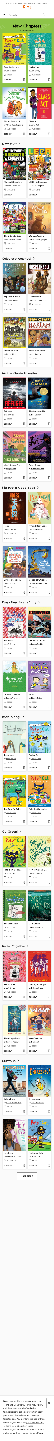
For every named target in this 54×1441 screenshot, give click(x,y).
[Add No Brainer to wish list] (49, 80)
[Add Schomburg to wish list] (23, 1112)
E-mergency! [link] (35, 1099)
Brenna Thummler (13, 698)
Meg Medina (11, 469)
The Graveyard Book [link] (38, 411)
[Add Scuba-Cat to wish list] (48, 768)
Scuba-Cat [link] (34, 755)
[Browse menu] (49, 15)
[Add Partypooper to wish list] (23, 997)
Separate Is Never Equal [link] (13, 297)
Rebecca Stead (37, 988)
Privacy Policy (35, 1404)
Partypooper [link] (10, 984)
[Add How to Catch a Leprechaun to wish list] (48, 882)
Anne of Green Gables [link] (13, 694)
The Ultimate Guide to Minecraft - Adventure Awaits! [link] (13, 236)
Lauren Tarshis (37, 644)
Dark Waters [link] (34, 924)
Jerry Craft (35, 125)
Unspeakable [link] (35, 297)
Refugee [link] (8, 411)
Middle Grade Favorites (20, 373)
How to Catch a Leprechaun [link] (38, 870)
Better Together (14, 946)
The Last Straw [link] (11, 924)
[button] (24, 67)
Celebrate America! (17, 258)
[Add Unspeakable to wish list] (48, 309)
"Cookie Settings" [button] (35, 1422)
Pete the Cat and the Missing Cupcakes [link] (38, 809)
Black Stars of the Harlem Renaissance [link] (38, 351)
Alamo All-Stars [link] (11, 351)
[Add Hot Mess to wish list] (23, 653)
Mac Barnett (11, 759)
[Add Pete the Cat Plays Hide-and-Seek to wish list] (23, 882)
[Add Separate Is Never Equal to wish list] (23, 309)
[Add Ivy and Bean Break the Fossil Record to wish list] (48, 539)
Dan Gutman (11, 583)
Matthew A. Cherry (13, 1156)
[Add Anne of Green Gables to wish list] (23, 707)
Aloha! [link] (32, 694)
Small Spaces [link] (35, 465)
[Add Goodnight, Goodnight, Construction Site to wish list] (48, 592)
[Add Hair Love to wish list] (23, 1166)
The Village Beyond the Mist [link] (13, 1038)
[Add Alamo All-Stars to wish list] (23, 363)
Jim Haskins (36, 354)
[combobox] (21, 15)
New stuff (10, 144)
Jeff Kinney (35, 71)
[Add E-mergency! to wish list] (48, 1112)
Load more (27, 1176)
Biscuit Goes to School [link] (13, 121)
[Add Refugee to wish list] (23, 424)
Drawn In (9, 1061)
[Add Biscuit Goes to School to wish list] (23, 134)
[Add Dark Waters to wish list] (48, 936)
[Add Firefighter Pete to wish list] (48, 1166)
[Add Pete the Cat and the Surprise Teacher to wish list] (23, 80)
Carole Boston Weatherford (39, 300)
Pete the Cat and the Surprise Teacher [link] (13, 67)
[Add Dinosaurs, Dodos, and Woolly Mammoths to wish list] (23, 592)
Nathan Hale (11, 354)
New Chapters (27, 26)
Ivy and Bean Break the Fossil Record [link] (38, 526)
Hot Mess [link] (8, 640)
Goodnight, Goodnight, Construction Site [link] (38, 580)
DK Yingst (35, 1042)
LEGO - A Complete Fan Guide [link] (38, 182)
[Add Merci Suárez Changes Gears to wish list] (23, 478)
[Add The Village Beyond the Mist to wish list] (23, 1051)
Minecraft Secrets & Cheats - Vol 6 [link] (13, 182)
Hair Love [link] (8, 1153)
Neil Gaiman (36, 415)
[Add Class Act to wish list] (49, 134)
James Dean (11, 71)
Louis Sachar (11, 529)
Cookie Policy (36, 1433)
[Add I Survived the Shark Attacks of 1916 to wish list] (48, 653)
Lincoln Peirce (36, 698)
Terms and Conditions (13, 1404)
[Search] (4, 15)
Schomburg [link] (9, 1099)
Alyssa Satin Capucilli (14, 125)
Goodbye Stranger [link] (37, 984)
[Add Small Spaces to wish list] (48, 478)
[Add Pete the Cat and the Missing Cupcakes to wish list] (48, 822)
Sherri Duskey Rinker (39, 583)
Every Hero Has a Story (20, 602)
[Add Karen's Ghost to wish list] (48, 1051)
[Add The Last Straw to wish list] (23, 936)
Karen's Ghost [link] (35, 1038)
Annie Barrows (37, 529)
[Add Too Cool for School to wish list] (23, 822)
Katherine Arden (37, 469)
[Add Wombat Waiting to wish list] (48, 249)
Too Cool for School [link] (13, 809)
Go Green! (10, 831)
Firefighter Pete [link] (36, 1153)
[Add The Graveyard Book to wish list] (48, 424)
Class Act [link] (33, 121)
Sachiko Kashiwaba (13, 1042)
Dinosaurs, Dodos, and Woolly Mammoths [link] (13, 580)
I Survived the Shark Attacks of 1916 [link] (38, 640)
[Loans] (43, 15)
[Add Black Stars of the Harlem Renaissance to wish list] (48, 363)
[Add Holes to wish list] (23, 539)
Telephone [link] (9, 755)
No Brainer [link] (34, 67)
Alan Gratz (10, 415)
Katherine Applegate (39, 239)
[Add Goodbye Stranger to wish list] (48, 997)
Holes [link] (6, 526)
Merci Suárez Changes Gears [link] (13, 465)
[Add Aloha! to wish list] (48, 707)
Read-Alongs (12, 717)
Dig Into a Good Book (19, 488)
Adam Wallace (36, 873)
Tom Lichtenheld (37, 1103)
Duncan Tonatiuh (12, 300)
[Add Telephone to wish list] (23, 768)
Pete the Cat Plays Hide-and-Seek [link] (13, 870)
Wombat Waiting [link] (36, 236)
